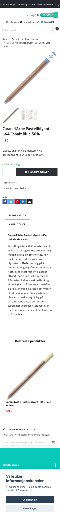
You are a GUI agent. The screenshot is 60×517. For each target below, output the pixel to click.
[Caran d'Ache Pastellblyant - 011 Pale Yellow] (30, 385)
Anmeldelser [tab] (17, 233)
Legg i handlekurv (38, 180)
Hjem (5, 48)
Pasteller (16, 48)
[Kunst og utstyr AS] (30, 21)
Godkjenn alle (30, 499)
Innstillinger (30, 508)
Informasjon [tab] (17, 224)
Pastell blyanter (33, 48)
